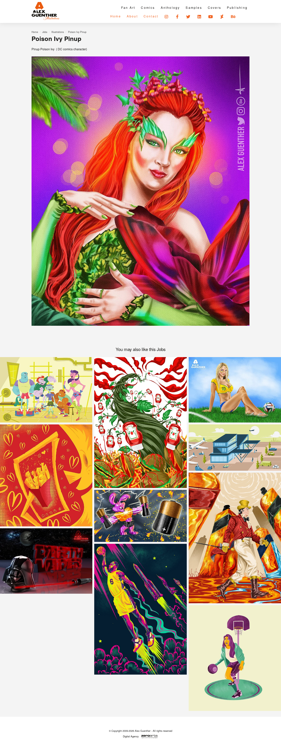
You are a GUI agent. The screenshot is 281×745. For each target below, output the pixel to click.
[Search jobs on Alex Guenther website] (244, 16)
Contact (151, 16)
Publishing (237, 7)
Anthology (170, 7)
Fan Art (128, 7)
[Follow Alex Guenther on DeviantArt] (222, 16)
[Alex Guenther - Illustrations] (45, 11)
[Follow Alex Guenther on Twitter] (188, 16)
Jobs (44, 32)
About (132, 16)
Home (115, 16)
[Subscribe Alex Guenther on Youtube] (210, 16)
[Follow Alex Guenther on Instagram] (166, 16)
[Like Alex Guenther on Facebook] (177, 16)
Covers (214, 7)
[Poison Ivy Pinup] (140, 191)
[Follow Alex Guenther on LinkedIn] (199, 16)
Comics (148, 7)
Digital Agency (131, 736)
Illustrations (57, 32)
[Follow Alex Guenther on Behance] (233, 16)
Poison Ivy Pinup (77, 32)
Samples (194, 7)
